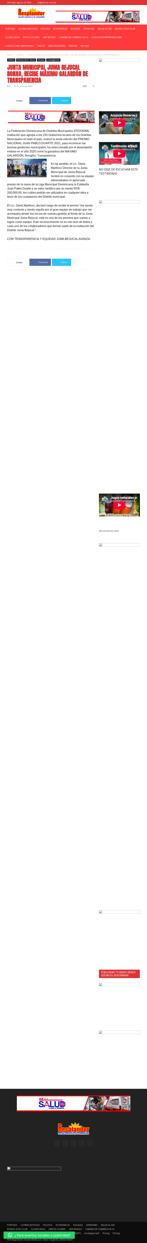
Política (20, 54)
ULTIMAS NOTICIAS (27, 28)
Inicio (10, 54)
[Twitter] (137, 2)
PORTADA (10, 28)
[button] (108, 2)
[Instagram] (119, 2)
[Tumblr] (131, 2)
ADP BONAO (49, 37)
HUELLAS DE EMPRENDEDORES (107, 37)
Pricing (73, 45)
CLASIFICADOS (12, 37)
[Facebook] (113, 2)
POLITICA (45, 28)
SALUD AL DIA (105, 28)
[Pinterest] (125, 2)
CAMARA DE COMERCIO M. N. (73, 37)
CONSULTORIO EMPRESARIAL (19, 45)
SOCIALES (75, 28)
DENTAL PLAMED (31, 37)
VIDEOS (41, 45)
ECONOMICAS (60, 28)
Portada (41, 60)
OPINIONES (88, 28)
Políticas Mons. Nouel (26, 60)
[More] (76, 100)
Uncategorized (57, 45)
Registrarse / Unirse (46, 2)
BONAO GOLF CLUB (125, 28)
